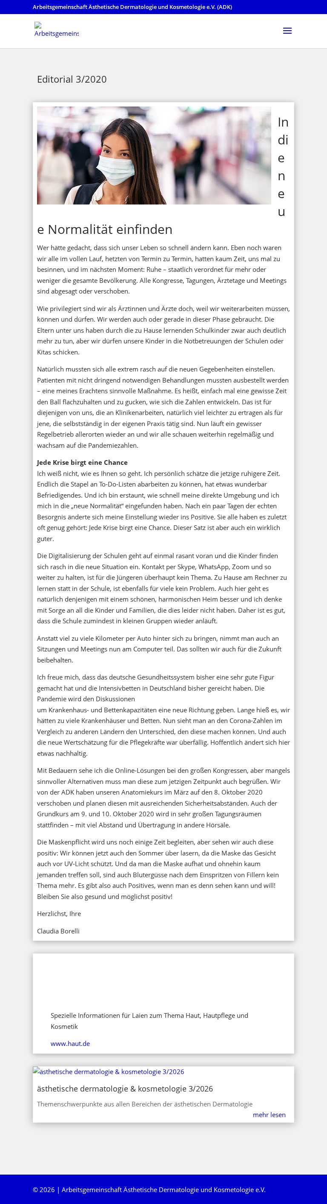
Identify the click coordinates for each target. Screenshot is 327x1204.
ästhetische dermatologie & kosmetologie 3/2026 (125, 1088)
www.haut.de (70, 1043)
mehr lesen (269, 1114)
